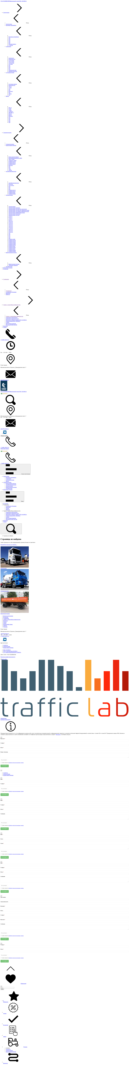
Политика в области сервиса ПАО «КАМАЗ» (16, 514)
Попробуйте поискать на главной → (9, 544)
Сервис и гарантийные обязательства (11, 619)
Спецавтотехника (5, 591)
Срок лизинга (3, 897)
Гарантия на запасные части (12, 513)
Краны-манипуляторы (11, 483)
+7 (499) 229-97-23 (5, 339)
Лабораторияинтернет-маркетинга (5, 719)
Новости (8, 509)
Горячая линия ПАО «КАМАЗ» (13, 515)
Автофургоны (9, 488)
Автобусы (5, 645)
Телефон (2, 743)
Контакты (5, 520)
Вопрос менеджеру (4, 752)
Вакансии (8, 507)
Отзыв (2, 843)
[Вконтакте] (4, 433)
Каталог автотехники (8, 616)
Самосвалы (8, 478)
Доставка (5, 626)
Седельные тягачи (10, 480)
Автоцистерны (9, 486)
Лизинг (5, 521)
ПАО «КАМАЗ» (7, 649)
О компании (6, 618)
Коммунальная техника (11, 487)
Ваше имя (3, 738)
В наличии (5, 503)
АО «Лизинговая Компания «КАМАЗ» (12, 652)
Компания (3, 906)
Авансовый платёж (4, 901)
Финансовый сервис (8, 624)
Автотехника (4, 568)
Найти (2, 989)
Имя (1, 779)
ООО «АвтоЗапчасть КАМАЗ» (10, 651)
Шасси (7, 481)
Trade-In (5, 625)
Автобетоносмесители (11, 484)
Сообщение (3, 813)
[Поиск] (11, 529)
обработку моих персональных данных (16, 762)
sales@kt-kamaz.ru (5, 380)
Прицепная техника (5, 613)
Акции (7, 508)
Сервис (7, 517)
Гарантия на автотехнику (12, 512)
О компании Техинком (11, 506)
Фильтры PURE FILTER (11, 519)
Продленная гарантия (11, 518)
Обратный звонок (5, 448)
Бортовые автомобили (11, 477)
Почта (2, 747)
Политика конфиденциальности (8, 656)
